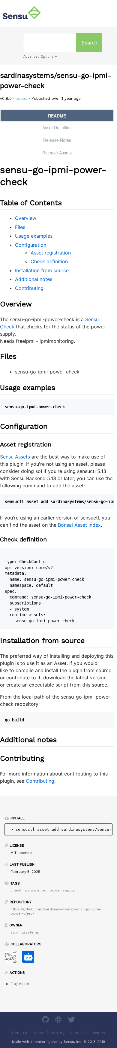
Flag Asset (19, 984)
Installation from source (42, 270)
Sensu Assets (15, 457)
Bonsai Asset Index (79, 525)
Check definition (49, 261)
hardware (31, 890)
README (57, 116)
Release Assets (57, 153)
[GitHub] (46, 1020)
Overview (25, 218)
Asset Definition (57, 127)
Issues (99, 1033)
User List (78, 1033)
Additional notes (33, 279)
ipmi (44, 890)
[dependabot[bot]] (30, 959)
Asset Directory (49, 1033)
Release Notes (57, 140)
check (15, 890)
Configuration (30, 245)
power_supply (62, 890)
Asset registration (51, 253)
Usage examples (33, 236)
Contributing (29, 288)
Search (89, 42)
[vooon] (12, 959)
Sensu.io (20, 1033)
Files (20, 227)
